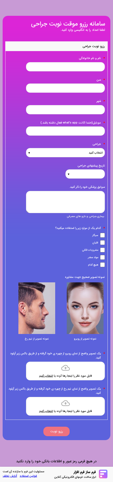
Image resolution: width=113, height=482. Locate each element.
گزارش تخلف (10, 476)
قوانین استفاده (28, 476)
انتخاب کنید (46, 376)
